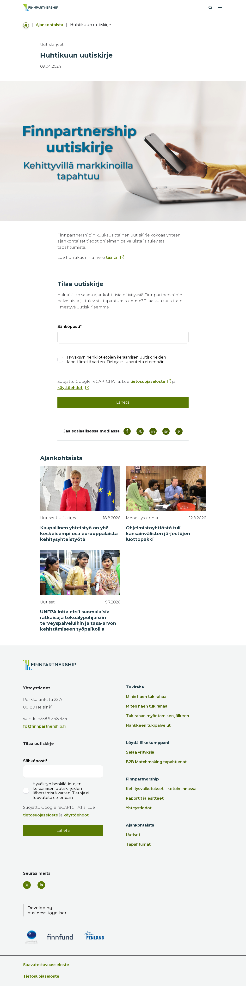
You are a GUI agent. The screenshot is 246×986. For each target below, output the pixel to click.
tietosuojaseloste (147, 381)
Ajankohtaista (49, 25)
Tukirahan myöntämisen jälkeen (157, 716)
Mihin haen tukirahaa (146, 696)
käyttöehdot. (70, 387)
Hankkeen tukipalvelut (148, 725)
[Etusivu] (26, 25)
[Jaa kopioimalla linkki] (179, 431)
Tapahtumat (138, 844)
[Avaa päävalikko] (220, 7)
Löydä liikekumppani (147, 742)
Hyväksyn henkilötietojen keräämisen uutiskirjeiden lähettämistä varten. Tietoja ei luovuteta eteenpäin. (116, 359)
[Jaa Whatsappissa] (166, 431)
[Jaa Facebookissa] (127, 431)
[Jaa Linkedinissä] (153, 431)
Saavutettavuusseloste (46, 964)
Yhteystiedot (139, 808)
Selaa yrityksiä (140, 752)
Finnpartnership (142, 779)
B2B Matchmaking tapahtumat (156, 762)
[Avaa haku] (210, 8)
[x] (27, 885)
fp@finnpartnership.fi (44, 726)
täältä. (112, 257)
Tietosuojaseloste (41, 976)
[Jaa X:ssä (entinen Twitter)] (140, 431)
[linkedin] (41, 885)
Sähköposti (68, 326)
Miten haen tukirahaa (146, 706)
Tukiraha (135, 687)
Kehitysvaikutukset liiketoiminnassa (161, 788)
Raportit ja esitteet (145, 798)
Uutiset (133, 834)
